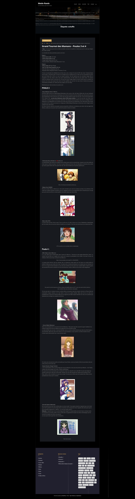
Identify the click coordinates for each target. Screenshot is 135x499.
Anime (49, 43)
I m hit (91, 470)
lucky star (93, 472)
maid (91, 475)
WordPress (64, 495)
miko (94, 475)
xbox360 (91, 484)
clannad (88, 458)
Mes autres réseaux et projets (65, 463)
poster (80, 480)
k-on (89, 472)
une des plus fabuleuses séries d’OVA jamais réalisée (63, 98)
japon (85, 472)
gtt (85, 465)
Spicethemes (79, 495)
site (95, 482)
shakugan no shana (89, 482)
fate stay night (92, 460)
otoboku (89, 477)
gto (60, 43)
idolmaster (87, 470)
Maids (40, 464)
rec (95, 480)
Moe (40, 469)
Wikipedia (44, 411)
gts (83, 465)
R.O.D (76, 43)
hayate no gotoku (82, 467)
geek (90, 463)
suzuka (80, 484)
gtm (93, 463)
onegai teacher (71, 43)
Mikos (40, 467)
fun (86, 463)
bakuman (55, 43)
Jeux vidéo (41, 462)
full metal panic (82, 463)
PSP (86, 480)
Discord (60, 459)
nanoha (80, 477)
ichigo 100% (81, 470)
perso (93, 477)
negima (84, 477)
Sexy (40, 471)
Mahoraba (67, 43)
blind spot (80, 458)
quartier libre (91, 480)
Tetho (43, 49)
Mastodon (61, 461)
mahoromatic (85, 475)
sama (80, 482)
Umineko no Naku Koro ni (85, 43)
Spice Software (72, 495)
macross (62, 43)
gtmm (58, 43)
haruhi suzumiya (91, 465)
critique (93, 458)
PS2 (83, 480)
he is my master (90, 467)
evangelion (86, 460)
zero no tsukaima (82, 487)
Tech (40, 473)
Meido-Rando (44, 3)
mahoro (80, 475)
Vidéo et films (42, 475)
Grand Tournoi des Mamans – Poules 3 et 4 (64, 46)
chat (85, 458)
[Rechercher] (96, 4)
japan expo (81, 472)
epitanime (80, 460)
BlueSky (61, 457)
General (40, 460)
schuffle (78, 43)
